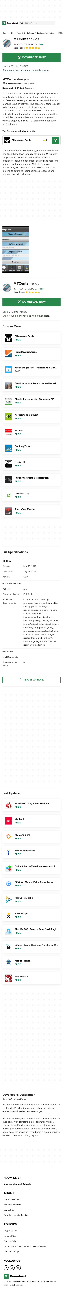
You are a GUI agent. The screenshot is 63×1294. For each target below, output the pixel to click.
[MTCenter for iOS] (6, 43)
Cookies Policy (10, 1241)
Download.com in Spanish (16, 1215)
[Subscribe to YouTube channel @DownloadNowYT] (18, 1267)
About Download (11, 1199)
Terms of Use (10, 1236)
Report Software (34, 679)
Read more (29, 88)
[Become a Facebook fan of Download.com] (6, 1267)
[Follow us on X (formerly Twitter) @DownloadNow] (12, 1267)
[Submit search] (21, 23)
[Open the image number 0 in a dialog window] (15, 249)
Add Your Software (12, 1204)
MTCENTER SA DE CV (16, 1099)
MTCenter (26, 39)
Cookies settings (11, 1251)
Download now (34, 57)
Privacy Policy (10, 1230)
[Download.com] (10, 23)
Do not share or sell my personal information (25, 1246)
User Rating (19, 48)
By (25, 44)
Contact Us (9, 1210)
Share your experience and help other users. (26, 70)
